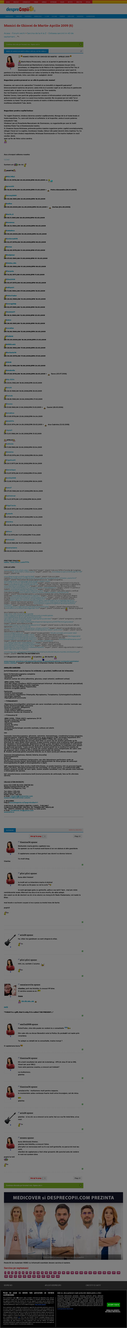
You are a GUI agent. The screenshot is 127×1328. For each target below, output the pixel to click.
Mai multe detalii (40, 1304)
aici (19, 1317)
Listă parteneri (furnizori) (65, 1308)
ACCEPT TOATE (113, 1304)
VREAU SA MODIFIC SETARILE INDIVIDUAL (112, 1310)
